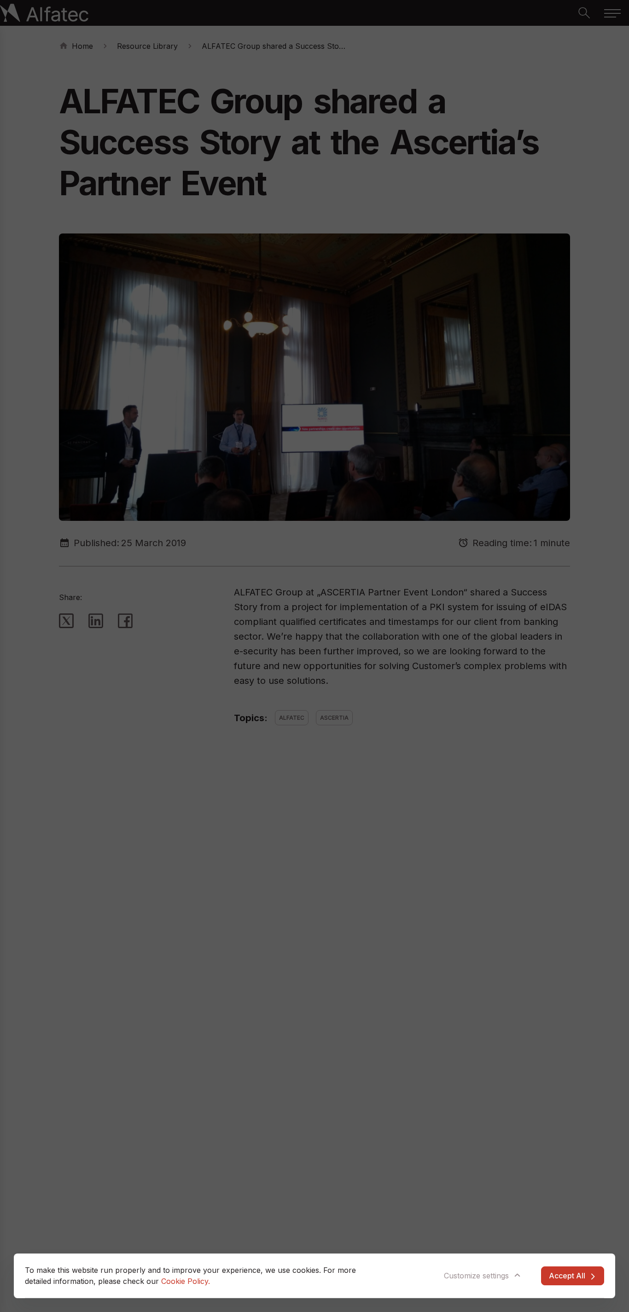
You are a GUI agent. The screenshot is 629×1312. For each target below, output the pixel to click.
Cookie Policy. (185, 1281)
